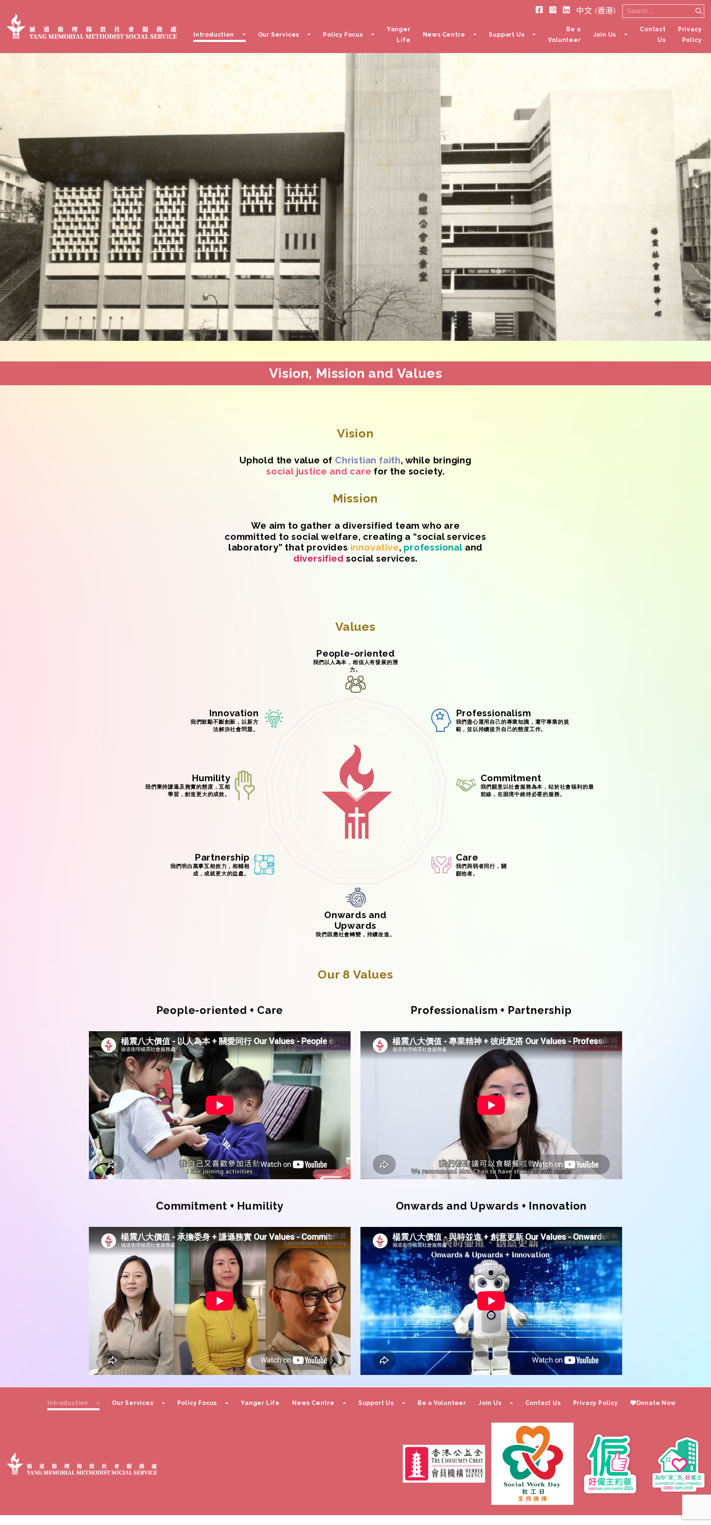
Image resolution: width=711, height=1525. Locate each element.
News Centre (444, 34)
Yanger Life (399, 34)
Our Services (279, 34)
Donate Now (656, 1403)
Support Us (506, 34)
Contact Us (653, 34)
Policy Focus (343, 34)
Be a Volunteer (564, 34)
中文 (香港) (596, 10)
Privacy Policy (690, 34)
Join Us (604, 34)
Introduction (213, 34)
